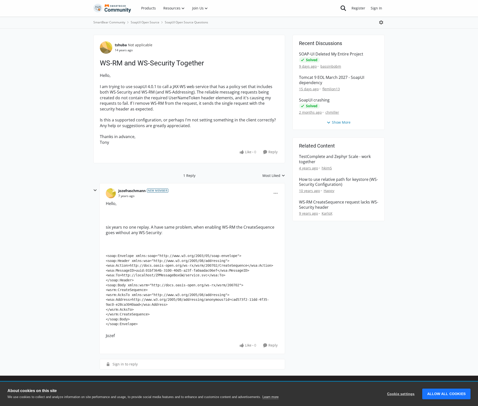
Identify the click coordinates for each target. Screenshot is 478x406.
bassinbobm (330, 66)
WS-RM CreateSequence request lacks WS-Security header (338, 205)
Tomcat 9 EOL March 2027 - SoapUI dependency (331, 80)
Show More (341, 122)
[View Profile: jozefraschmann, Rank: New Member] (111, 193)
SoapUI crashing (314, 100)
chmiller (332, 112)
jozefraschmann (132, 190)
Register (358, 8)
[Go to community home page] (112, 8)
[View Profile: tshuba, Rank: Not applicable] (106, 47)
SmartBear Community (109, 22)
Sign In (376, 8)
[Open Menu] (381, 22)
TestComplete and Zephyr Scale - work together (335, 159)
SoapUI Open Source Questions (186, 22)
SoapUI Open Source (145, 22)
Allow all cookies (446, 394)
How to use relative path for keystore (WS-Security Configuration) (338, 182)
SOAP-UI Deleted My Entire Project (331, 54)
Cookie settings (401, 394)
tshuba (121, 45)
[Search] (343, 8)
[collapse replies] (95, 190)
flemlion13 (331, 89)
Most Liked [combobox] (273, 175)
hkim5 (327, 168)
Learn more (270, 397)
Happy (329, 190)
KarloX (327, 213)
